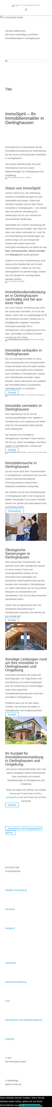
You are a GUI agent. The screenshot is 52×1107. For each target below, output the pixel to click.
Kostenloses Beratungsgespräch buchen (24, 830)
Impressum (10, 963)
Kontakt (12, 392)
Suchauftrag (14, 511)
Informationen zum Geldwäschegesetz (23, 1020)
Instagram (10, 928)
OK (21, 1105)
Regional (9, 1039)
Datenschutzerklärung (15, 982)
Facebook (10, 909)
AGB (7, 1001)
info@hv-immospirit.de (16, 890)
